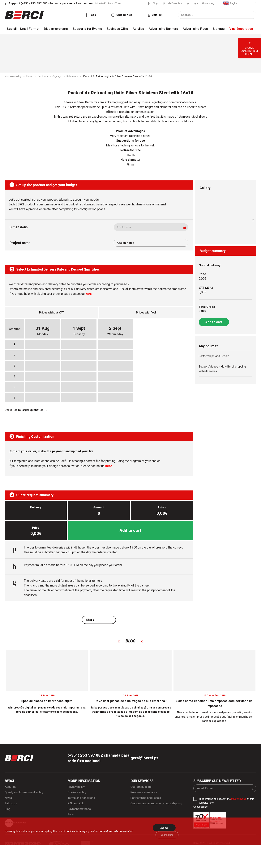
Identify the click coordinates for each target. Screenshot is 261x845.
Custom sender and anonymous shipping (157, 805)
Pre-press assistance (145, 794)
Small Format (29, 29)
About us (11, 788)
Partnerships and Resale (215, 356)
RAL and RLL (76, 805)
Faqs (71, 817)
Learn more (167, 834)
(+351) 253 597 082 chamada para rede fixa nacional (51, 3)
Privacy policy (76, 788)
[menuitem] (239, 3)
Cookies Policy (77, 794)
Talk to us (11, 805)
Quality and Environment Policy (25, 794)
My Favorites (172, 3)
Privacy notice (239, 800)
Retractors (73, 76)
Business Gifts (117, 29)
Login (193, 3)
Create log (207, 3)
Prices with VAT (146, 312)
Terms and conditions (82, 799)
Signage (218, 29)
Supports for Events (87, 29)
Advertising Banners (163, 29)
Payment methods (80, 811)
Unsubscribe (200, 808)
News (9, 799)
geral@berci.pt (144, 759)
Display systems (55, 29)
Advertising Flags (195, 29)
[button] (252, 15)
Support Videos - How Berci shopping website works (224, 369)
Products (43, 76)
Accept (164, 827)
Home (29, 76)
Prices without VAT (51, 312)
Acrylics (138, 29)
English (233, 3)
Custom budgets (141, 788)
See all (12, 29)
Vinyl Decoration (241, 29)
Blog (152, 3)
